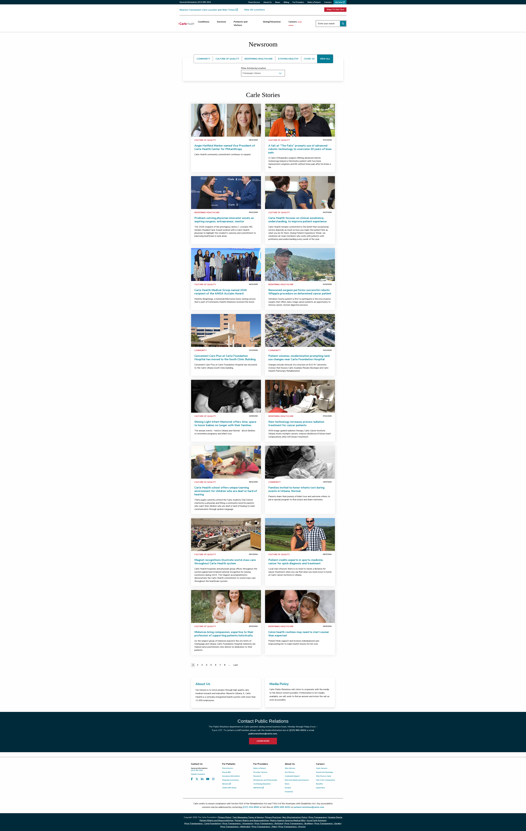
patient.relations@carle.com (309, 807)
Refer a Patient (259, 768)
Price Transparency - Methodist (235, 826)
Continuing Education (262, 784)
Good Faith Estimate (316, 820)
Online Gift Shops (229, 788)
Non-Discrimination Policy (294, 817)
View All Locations (254, 9)
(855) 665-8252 (282, 807)
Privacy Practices (273, 817)
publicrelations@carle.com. (263, 733)
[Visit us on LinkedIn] (202, 779)
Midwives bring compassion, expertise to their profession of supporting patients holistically (223, 633)
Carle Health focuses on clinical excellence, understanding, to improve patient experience (297, 219)
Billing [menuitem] (286, 2)
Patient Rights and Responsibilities (252, 820)
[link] (226, 120)
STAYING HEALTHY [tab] (288, 58)
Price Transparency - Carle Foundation (202, 823)
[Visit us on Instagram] (213, 779)
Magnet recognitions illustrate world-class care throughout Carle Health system (225, 561)
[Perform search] (343, 23)
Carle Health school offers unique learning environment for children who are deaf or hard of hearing (225, 491)
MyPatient (257, 788)
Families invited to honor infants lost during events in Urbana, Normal (296, 489)
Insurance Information (231, 776)
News (287, 784)
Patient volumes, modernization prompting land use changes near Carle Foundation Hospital (299, 357)
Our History (289, 772)
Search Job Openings (324, 772)
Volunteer (289, 792)
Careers (295, 23)
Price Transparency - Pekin (264, 826)
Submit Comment (198, 774)
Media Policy (279, 684)
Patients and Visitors (240, 23)
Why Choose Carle (323, 776)
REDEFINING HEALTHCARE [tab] (259, 58)
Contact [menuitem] (327, 2)
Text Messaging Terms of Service (248, 817)
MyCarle (225, 784)
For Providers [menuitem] (298, 2)
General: (195, 2)
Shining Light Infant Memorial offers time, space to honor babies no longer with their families (225, 423)
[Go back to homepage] (186, 23)
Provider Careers (260, 772)
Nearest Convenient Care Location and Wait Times (207, 9)
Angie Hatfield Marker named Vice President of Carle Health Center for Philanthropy (224, 147)
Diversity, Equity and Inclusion (297, 780)
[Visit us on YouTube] (207, 779)
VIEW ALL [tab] (325, 58)
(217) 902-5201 (297, 730)
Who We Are (290, 768)
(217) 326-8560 (250, 807)
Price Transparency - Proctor (292, 826)
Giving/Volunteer (272, 21)
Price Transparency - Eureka (328, 823)
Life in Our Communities (325, 780)
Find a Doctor (227, 768)
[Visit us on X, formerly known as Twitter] (196, 779)
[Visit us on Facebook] (192, 779)
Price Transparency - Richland (269, 823)
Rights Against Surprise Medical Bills (287, 820)
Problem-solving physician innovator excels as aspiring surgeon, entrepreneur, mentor (224, 219)
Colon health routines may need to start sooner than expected (298, 633)
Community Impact (292, 776)
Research (257, 776)
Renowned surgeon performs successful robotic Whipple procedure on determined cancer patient (299, 291)
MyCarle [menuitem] (338, 2)
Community (200, 350)
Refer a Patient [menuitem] (314, 2)
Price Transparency (318, 817)
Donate (288, 788)
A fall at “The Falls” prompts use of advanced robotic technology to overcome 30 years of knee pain (299, 149)
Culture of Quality (205, 140)
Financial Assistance (230, 780)
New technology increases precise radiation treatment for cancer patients (296, 423)
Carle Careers (321, 768)
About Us (202, 684)
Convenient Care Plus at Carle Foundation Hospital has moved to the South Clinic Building (225, 357)
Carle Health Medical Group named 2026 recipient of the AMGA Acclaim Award (220, 291)
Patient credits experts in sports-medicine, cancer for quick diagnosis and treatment (295, 561)
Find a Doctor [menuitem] (254, 2)
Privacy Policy (224, 817)
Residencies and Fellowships (265, 780)
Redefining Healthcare (206, 212)
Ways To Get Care (335, 9)
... (229, 665)
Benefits (319, 784)
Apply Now (320, 788)
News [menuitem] (277, 2)
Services (221, 21)
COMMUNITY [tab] (203, 58)
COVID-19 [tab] (309, 58)
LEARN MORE (263, 741)
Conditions (203, 21)
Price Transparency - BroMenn (299, 823)
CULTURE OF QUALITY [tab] (227, 58)
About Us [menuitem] (267, 2)
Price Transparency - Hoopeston (237, 823)
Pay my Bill (226, 772)
